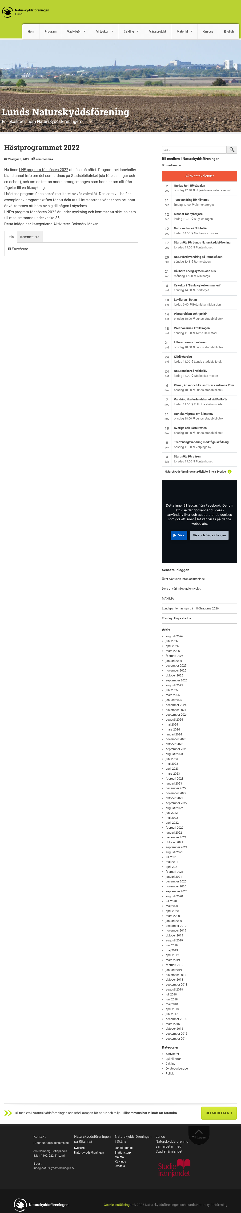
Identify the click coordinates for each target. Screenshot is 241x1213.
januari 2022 (174, 832)
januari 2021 (174, 876)
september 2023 (176, 749)
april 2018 (172, 1009)
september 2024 (176, 714)
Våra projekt (157, 31)
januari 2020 (174, 921)
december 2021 (176, 837)
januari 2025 (174, 700)
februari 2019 (174, 965)
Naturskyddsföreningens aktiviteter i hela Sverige (195, 471)
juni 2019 (172, 945)
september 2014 (176, 1038)
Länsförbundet (124, 1148)
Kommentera (44, 159)
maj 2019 (172, 950)
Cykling (129, 31)
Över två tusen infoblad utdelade (183, 579)
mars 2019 (173, 960)
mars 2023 (173, 773)
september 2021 (176, 847)
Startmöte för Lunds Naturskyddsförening (202, 242)
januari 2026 (174, 661)
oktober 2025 (174, 675)
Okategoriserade (177, 1068)
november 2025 (176, 670)
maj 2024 (172, 724)
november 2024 (176, 710)
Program (50, 31)
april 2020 (172, 911)
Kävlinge (120, 1161)
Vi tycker (102, 31)
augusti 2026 (174, 636)
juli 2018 (171, 994)
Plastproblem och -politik (190, 313)
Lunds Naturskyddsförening (65, 111)
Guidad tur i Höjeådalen (189, 185)
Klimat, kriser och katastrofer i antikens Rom (204, 385)
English (229, 31)
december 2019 (176, 926)
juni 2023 (172, 759)
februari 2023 (174, 778)
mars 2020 (173, 916)
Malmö (119, 1157)
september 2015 (176, 1033)
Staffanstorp (123, 1152)
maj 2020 (172, 906)
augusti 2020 (174, 896)
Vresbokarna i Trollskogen (192, 328)
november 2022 (176, 793)
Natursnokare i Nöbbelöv (190, 228)
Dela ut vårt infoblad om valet (181, 588)
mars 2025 (173, 695)
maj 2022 (172, 817)
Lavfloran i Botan (185, 299)
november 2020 (176, 886)
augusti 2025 (174, 685)
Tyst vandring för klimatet (191, 199)
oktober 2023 (174, 744)
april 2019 (172, 955)
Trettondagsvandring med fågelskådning (201, 442)
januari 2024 (174, 734)
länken (92, 224)
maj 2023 (172, 763)
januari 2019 (174, 970)
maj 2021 (172, 862)
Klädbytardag (183, 356)
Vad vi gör (74, 31)
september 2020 (176, 891)
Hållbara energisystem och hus (195, 271)
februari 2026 (174, 656)
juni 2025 (172, 690)
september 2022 (176, 803)
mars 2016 (173, 1024)
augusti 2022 (174, 808)
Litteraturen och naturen (190, 342)
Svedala (120, 1166)
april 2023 (172, 768)
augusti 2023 (174, 754)
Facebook (19, 249)
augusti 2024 (174, 719)
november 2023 (176, 739)
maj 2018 (172, 1004)
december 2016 (176, 1019)
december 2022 (176, 788)
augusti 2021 (174, 852)
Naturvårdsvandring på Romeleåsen (198, 257)
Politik (170, 1073)
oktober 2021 (174, 842)
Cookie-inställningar (118, 1205)
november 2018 (176, 975)
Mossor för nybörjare (188, 214)
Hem (31, 31)
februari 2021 (174, 871)
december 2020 (176, 881)
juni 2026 (172, 641)
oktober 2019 (174, 935)
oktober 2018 (174, 979)
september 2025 (176, 680)
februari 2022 (174, 827)
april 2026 (172, 646)
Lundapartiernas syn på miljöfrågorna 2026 (190, 608)
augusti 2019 (174, 940)
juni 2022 (172, 812)
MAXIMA (168, 598)
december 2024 (176, 705)
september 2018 (176, 984)
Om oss (208, 31)
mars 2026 (173, 651)
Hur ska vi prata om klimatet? (193, 414)
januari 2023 (174, 783)
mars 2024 (173, 729)
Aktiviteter (61, 224)
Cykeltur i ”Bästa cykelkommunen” (197, 285)
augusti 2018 (174, 989)
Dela (11, 237)
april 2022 (172, 822)
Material (182, 31)
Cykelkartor (173, 1059)
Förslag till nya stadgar (177, 618)
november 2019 (176, 930)
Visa (181, 535)
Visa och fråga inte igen (209, 535)
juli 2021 (171, 857)
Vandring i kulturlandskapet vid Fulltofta (200, 399)
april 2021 (172, 867)
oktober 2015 (174, 1028)
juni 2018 (172, 999)
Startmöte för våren (187, 456)
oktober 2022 (174, 798)
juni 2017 (172, 1014)
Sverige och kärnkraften (190, 428)
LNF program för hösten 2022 (43, 170)
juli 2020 (171, 901)
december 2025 (176, 665)
